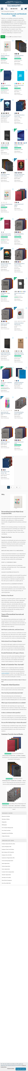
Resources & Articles (6, 816)
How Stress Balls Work (6, 883)
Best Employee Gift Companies (8, 852)
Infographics (4, 822)
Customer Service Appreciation (8, 871)
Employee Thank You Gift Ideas (8, 849)
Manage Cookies (10, 1068)
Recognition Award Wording (7, 833)
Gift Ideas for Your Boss (6, 877)
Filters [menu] (2, 36)
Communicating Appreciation (7, 860)
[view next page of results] (19, 487)
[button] (2, 9)
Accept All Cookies (20, 1069)
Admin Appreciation (6, 863)
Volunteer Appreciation (6, 874)
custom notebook (5, 673)
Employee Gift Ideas (8, 840)
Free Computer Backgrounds (7, 827)
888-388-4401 (14, 8)
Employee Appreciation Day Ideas (8, 843)
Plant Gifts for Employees (7, 880)
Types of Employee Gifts (6, 846)
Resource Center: (7, 813)
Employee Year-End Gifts (7, 855)
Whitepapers (4, 824)
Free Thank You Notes (6, 830)
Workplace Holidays (6, 819)
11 (16, 487)
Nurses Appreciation (6, 869)
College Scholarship (5, 836)
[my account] (22, 9)
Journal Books (14, 36)
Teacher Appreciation (6, 866)
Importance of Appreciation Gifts (8, 857)
